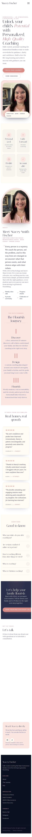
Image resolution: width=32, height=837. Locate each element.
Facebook (6, 818)
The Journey (6, 782)
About (4, 779)
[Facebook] (12, 740)
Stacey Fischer (9, 3)
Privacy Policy (6, 830)
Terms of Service (17, 830)
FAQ (4, 785)
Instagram (5, 815)
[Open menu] (28, 3)
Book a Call (6, 812)
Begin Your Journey (14, 70)
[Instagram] (7, 740)
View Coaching (12, 76)
